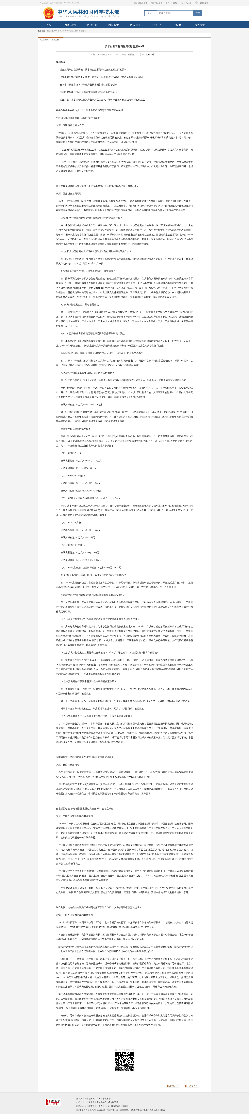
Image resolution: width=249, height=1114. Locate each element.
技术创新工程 (71, 31)
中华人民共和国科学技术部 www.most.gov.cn (58, 3)
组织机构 (70, 24)
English (188, 3)
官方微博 (158, 3)
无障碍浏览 (203, 3)
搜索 (198, 13)
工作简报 (82, 31)
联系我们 (116, 1102)
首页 (48, 24)
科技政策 (114, 24)
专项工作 (61, 31)
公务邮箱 (174, 3)
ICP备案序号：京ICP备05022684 (90, 1110)
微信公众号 (142, 3)
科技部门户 (51, 31)
